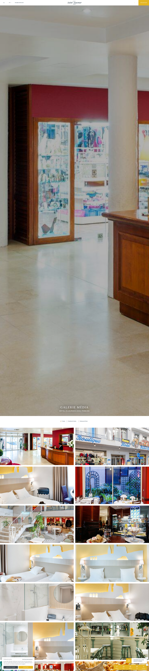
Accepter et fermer (10, 667)
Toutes (63, 421)
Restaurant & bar (84, 421)
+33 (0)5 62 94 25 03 (19, 2)
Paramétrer (25, 667)
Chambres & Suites (72, 421)
